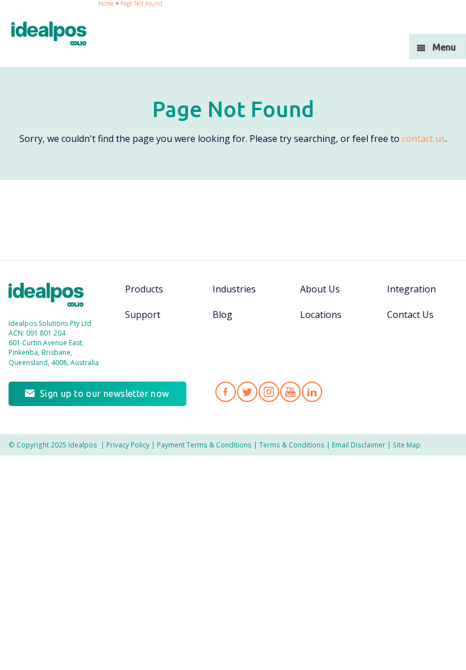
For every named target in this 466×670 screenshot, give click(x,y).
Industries (234, 289)
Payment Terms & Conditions (204, 444)
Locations (321, 314)
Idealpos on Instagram (269, 392)
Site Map (407, 444)
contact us (424, 138)
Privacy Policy (127, 444)
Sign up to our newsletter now (104, 393)
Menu (444, 47)
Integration (411, 289)
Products (144, 289)
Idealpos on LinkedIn (312, 392)
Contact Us (410, 314)
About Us (320, 289)
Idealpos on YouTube (290, 392)
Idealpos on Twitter (247, 392)
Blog (222, 314)
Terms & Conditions (291, 444)
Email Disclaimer (358, 444)
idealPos (54, 35)
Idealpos (52, 296)
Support (142, 314)
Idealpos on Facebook (225, 392)
